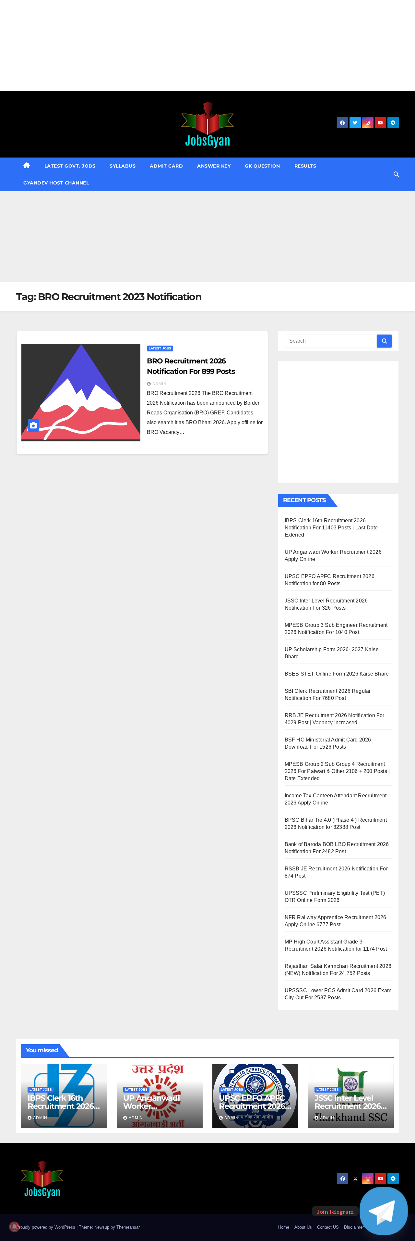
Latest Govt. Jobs (70, 166)
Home (283, 1227)
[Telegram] (384, 1211)
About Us (303, 1227)
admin (159, 384)
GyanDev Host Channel (56, 183)
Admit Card (166, 166)
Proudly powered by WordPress (46, 1227)
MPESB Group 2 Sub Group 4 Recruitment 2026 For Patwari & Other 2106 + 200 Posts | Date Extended (337, 771)
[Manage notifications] (14, 1227)
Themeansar (127, 1227)
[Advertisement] (194, 45)
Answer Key (214, 166)
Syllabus (123, 166)
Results (305, 166)
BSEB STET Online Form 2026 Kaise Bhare (337, 674)
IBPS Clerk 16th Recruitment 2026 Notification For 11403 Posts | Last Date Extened (331, 528)
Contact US (328, 1227)
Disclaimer (354, 1227)
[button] (396, 174)
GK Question (262, 166)
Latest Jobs (160, 348)
